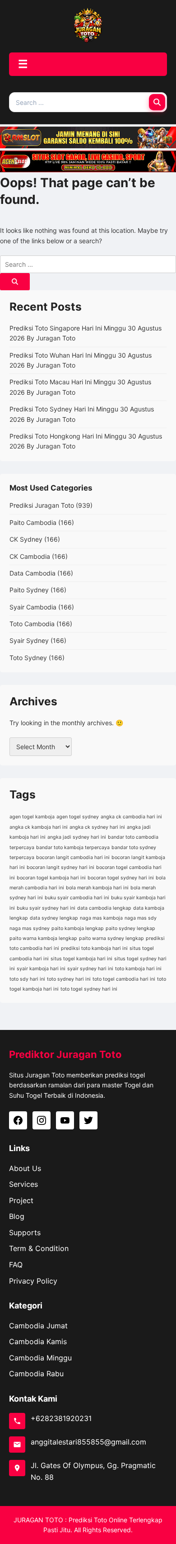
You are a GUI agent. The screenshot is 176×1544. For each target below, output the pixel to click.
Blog (16, 1216)
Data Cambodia (32, 573)
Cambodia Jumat (38, 1325)
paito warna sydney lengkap (111, 938)
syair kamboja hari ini (41, 969)
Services (23, 1184)
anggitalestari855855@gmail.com (88, 1441)
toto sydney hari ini (69, 979)
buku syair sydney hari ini (46, 908)
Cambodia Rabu (36, 1373)
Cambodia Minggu (40, 1357)
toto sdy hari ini (27, 979)
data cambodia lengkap (104, 908)
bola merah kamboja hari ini (97, 888)
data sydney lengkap (54, 918)
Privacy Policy (33, 1280)
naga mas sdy (141, 918)
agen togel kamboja (32, 817)
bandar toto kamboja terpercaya (73, 847)
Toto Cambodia (32, 624)
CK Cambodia (29, 556)
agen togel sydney (77, 817)
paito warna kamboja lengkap (43, 938)
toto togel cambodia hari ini (124, 979)
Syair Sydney (29, 640)
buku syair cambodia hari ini (77, 898)
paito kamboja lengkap (77, 928)
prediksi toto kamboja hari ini (94, 948)
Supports (25, 1232)
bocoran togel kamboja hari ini (51, 878)
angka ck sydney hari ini (97, 827)
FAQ (16, 1264)
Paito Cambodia (32, 522)
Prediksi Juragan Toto (41, 505)
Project (21, 1200)
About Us (25, 1168)
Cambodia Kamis (38, 1341)
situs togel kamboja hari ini (81, 959)
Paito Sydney (29, 590)
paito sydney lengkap (130, 928)
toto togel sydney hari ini (88, 989)
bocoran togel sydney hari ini (121, 878)
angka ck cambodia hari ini (131, 817)
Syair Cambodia (32, 607)
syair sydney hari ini (90, 969)
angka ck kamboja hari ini (38, 827)
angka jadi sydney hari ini (76, 837)
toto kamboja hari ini (138, 969)
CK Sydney (25, 539)
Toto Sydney (28, 657)
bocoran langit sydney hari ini (60, 867)
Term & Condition (39, 1248)
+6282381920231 (61, 1418)
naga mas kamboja (101, 918)
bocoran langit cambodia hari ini (73, 857)
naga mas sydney (29, 928)
